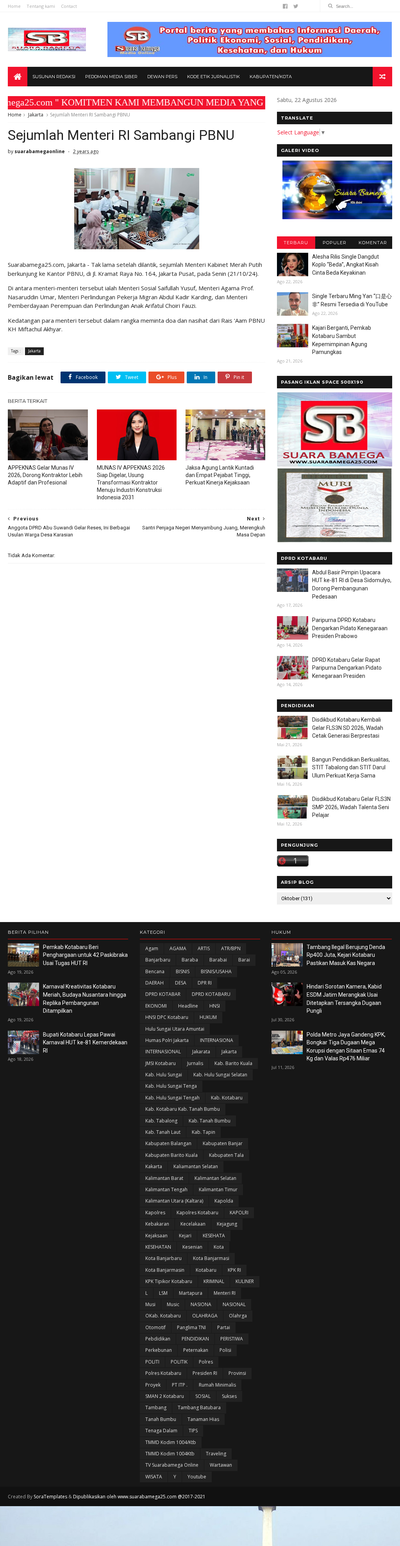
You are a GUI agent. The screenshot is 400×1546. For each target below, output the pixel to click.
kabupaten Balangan (168, 1143)
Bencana (154, 971)
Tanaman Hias (203, 1419)
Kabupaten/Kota (271, 76)
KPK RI (234, 1270)
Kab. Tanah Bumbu (209, 1120)
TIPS (193, 1430)
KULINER (245, 1281)
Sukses (229, 1396)
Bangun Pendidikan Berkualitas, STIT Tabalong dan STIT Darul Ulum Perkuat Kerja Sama (351, 767)
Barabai (218, 959)
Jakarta (35, 114)
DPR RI (205, 982)
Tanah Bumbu (160, 1419)
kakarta (153, 1166)
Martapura (190, 1293)
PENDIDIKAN (195, 1338)
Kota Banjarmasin (164, 1270)
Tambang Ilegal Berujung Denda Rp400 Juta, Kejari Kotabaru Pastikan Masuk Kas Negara (346, 955)
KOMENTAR (373, 242)
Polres (206, 1361)
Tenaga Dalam (161, 1430)
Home (14, 6)
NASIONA (201, 1304)
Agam (151, 948)
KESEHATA (214, 1235)
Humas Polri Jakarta (167, 1040)
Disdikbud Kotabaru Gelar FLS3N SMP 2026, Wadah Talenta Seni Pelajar (351, 807)
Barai (244, 959)
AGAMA (178, 948)
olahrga (238, 1315)
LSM (163, 1293)
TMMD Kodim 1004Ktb (170, 1453)
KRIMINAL (214, 1281)
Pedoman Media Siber (111, 76)
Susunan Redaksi (53, 76)
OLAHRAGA (205, 1315)
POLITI (152, 1361)
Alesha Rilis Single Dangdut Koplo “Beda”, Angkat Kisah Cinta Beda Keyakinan (345, 265)
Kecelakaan (192, 1224)
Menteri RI (225, 1293)
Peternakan (195, 1350)
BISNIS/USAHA (216, 971)
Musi (150, 1304)
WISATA (153, 1476)
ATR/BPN (231, 948)
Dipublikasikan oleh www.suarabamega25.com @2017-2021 (139, 1496)
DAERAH (154, 982)
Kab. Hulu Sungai (163, 1074)
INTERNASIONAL (163, 1051)
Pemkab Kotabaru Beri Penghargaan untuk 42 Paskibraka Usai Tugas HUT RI (85, 955)
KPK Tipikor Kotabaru (168, 1281)
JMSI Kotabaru (160, 1063)
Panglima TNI (191, 1327)
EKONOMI (156, 1006)
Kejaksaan (156, 1235)
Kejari (185, 1235)
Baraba (190, 959)
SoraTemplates (50, 1496)
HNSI (214, 1006)
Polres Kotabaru (163, 1373)
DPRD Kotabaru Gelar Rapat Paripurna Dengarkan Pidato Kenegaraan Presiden (347, 668)
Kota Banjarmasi (211, 1258)
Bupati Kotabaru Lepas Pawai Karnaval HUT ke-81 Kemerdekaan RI (85, 1042)
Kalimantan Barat (164, 1178)
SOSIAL (203, 1396)
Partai (223, 1327)
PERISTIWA (231, 1338)
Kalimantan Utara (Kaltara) (174, 1200)
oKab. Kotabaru (163, 1315)
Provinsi (237, 1373)
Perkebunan (158, 1350)
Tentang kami (41, 6)
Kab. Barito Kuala (233, 1063)
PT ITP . (180, 1385)
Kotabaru (206, 1270)
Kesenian (192, 1247)
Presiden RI (205, 1373)
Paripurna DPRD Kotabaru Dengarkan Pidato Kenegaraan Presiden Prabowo (350, 628)
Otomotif (155, 1327)
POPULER (334, 242)
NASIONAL (234, 1304)
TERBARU (296, 242)
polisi (225, 1350)
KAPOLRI (239, 1212)
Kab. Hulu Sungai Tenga (171, 1086)
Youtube (197, 1476)
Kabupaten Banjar (223, 1143)
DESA (180, 982)
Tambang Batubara (199, 1407)
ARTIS (204, 948)
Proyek (153, 1385)
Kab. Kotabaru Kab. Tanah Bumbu (182, 1109)
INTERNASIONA (216, 1040)
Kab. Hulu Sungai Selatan (220, 1074)
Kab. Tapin (203, 1132)
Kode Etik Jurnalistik (213, 76)
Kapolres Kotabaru (197, 1212)
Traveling (216, 1453)
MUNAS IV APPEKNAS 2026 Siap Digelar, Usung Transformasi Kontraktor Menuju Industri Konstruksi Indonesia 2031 (131, 482)
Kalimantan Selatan (215, 1178)
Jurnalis (195, 1063)
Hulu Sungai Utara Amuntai (174, 1029)
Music (173, 1304)
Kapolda (223, 1200)
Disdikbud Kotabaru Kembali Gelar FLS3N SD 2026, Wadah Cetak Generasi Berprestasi (347, 728)
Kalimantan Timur (218, 1189)
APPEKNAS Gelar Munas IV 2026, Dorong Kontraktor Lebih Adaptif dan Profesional (45, 475)
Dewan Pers (162, 76)
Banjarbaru (157, 959)
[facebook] (285, 6)
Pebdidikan (157, 1338)
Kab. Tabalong (161, 1120)
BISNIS (182, 971)
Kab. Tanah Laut (162, 1132)
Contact (69, 6)
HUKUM (208, 1017)
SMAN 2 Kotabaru (164, 1396)
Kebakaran (157, 1224)
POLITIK (179, 1361)
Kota (219, 1247)
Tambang (155, 1407)
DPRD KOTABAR (162, 994)
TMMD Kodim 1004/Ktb (170, 1442)
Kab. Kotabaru (227, 1097)
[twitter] (295, 6)
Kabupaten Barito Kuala (171, 1155)
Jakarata (201, 1051)
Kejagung (227, 1224)
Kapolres (155, 1212)
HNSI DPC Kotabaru (166, 1017)
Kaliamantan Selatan (195, 1166)
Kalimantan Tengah (166, 1189)
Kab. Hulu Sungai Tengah (172, 1097)
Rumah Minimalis (217, 1385)
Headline (188, 1006)
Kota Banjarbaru (163, 1258)
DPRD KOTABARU (211, 994)
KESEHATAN (158, 1247)
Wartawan (221, 1465)
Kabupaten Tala (226, 1155)
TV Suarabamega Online (171, 1465)
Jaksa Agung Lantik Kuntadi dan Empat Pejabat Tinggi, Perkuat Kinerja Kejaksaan (220, 475)
